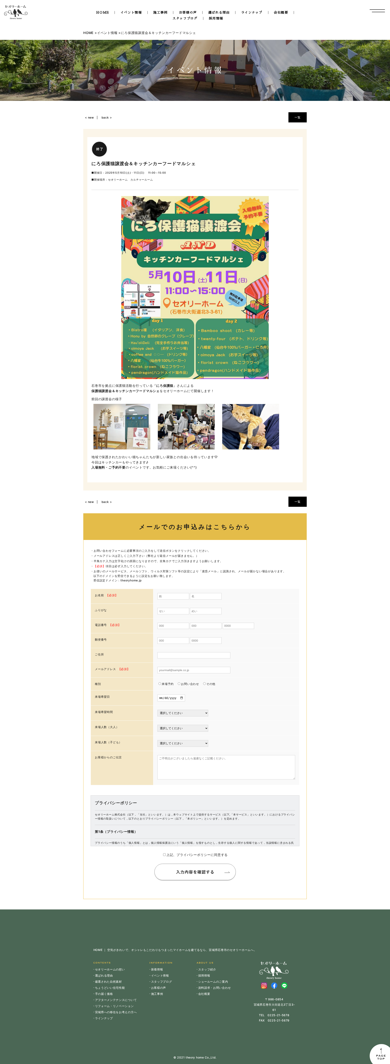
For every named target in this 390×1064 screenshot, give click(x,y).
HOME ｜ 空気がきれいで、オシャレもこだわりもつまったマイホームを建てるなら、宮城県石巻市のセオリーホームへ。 (175, 950)
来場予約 (168, 684)
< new (89, 117)
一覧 (298, 117)
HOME (102, 12)
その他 (210, 684)
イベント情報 (131, 12)
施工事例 (160, 12)
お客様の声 (188, 12)
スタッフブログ (184, 18)
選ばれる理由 (219, 12)
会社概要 (281, 12)
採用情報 (216, 18)
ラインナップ (252, 12)
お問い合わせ (190, 684)
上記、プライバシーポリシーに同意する (197, 855)
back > (107, 117)
